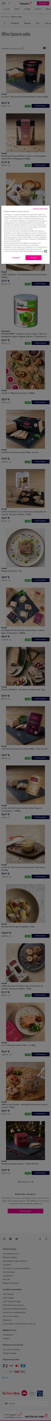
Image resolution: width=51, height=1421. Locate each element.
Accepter (33, 257)
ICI (45, 251)
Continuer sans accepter (40, 208)
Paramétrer (16, 257)
